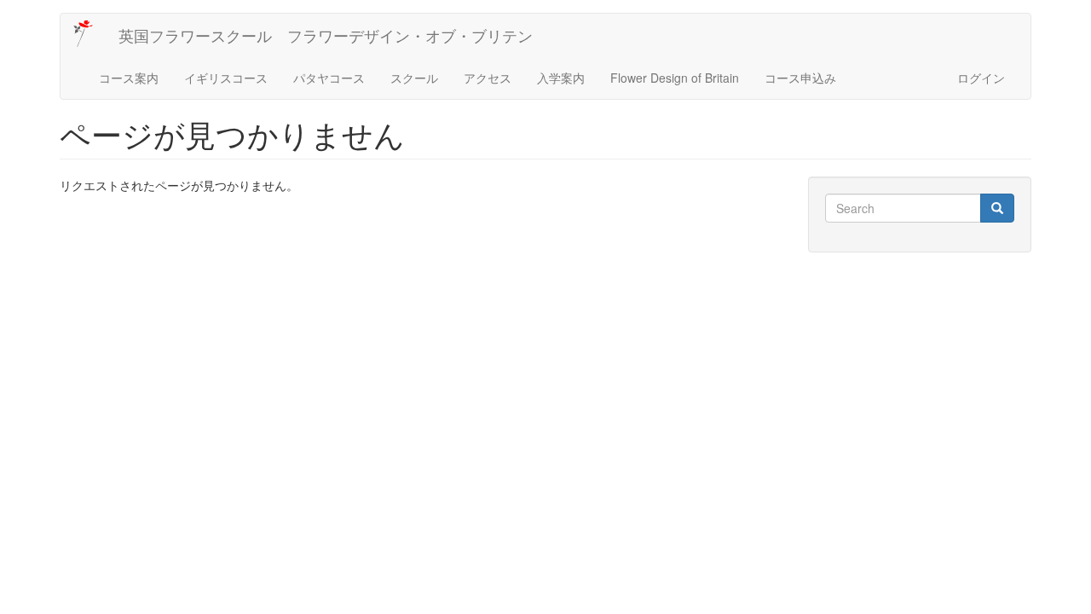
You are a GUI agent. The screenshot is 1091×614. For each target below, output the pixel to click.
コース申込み (800, 77)
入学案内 (561, 77)
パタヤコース (329, 77)
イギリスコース (226, 77)
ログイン (981, 77)
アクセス (487, 77)
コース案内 (129, 77)
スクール (414, 77)
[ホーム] (89, 33)
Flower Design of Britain (674, 77)
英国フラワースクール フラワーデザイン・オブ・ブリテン (325, 35)
